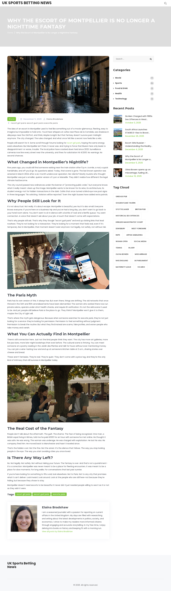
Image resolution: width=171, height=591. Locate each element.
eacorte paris (51, 123)
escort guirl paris (35, 123)
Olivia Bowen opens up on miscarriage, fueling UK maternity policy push (138, 171)
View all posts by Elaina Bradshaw (57, 531)
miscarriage (141, 254)
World (12, 119)
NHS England (122, 260)
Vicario (141, 267)
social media (140, 241)
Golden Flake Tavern (125, 203)
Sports (118, 83)
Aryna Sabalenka (134, 235)
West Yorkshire (138, 228)
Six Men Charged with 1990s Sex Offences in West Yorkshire (138, 118)
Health (118, 93)
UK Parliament (141, 260)
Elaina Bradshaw (55, 119)
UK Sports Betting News (27, 3)
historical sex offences (127, 215)
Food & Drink (121, 88)
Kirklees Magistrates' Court (129, 222)
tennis (119, 247)
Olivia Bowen (122, 254)
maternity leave (123, 267)
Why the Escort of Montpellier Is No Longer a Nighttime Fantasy (137, 158)
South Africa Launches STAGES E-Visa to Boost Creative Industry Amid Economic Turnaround (137, 131)
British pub (140, 209)
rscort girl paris (18, 123)
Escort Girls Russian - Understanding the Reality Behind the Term (138, 144)
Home (10, 32)
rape (118, 235)
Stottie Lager (122, 209)
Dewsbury (120, 228)
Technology (121, 98)
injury (131, 247)
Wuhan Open (122, 241)
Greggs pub (121, 196)
